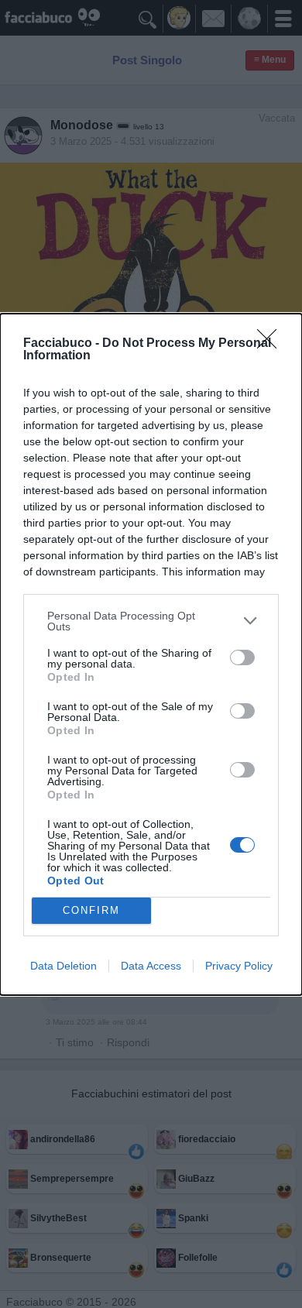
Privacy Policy (239, 966)
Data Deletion (63, 966)
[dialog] (151, 654)
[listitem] (151, 621)
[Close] (272, 344)
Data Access (151, 966)
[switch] (242, 657)
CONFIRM (91, 910)
